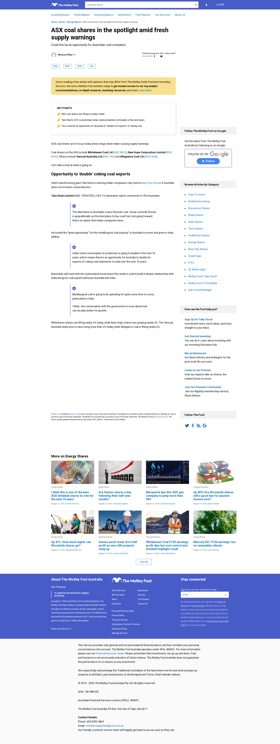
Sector (62, 22)
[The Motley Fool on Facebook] (193, 425)
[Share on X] (158, 56)
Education (116, 604)
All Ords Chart (118, 595)
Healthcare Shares (199, 235)
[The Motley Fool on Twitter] (187, 425)
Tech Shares (195, 228)
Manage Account (120, 633)
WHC (79, 66)
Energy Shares (74, 22)
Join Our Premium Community (203, 387)
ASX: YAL (109, 156)
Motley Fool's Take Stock (202, 276)
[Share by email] (161, 56)
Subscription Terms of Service (126, 624)
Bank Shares (195, 221)
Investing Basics (103, 14)
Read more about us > (61, 629)
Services (142, 595)
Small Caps (194, 255)
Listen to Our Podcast (198, 370)
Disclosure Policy (119, 629)
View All (144, 561)
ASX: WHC (120, 152)
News (114, 599)
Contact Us (143, 604)
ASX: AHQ (150, 156)
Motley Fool (55, 414)
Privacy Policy (118, 615)
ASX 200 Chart (118, 590)
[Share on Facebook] (154, 56)
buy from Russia (151, 182)
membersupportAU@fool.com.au (104, 725)
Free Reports (143, 14)
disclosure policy (161, 417)
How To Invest (196, 194)
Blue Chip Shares (198, 249)
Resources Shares (199, 208)
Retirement (124, 14)
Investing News (60, 14)
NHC (67, 66)
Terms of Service (120, 620)
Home (54, 22)
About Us (180, 14)
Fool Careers (143, 599)
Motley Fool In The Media (202, 283)
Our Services (162, 14)
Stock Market (81, 14)
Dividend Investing (199, 201)
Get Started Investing (198, 336)
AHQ (55, 66)
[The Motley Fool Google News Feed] (205, 425)
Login (220, 4)
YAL (92, 66)
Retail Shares (195, 215)
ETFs (191, 262)
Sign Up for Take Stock (199, 319)
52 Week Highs (197, 269)
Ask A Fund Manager (200, 289)
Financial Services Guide (123, 611)
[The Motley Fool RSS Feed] (199, 425)
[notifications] (206, 4)
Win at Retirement (195, 353)
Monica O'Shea (65, 55)
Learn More (145, 90)
